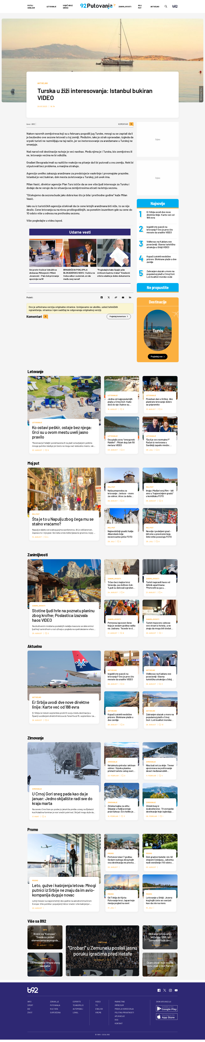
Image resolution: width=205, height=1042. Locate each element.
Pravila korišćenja (124, 1009)
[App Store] (167, 1016)
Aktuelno (154, 6)
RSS (116, 1020)
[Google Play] (167, 1008)
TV (96, 1005)
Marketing (120, 1002)
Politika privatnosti (124, 1012)
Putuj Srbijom (31, 6)
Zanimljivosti (125, 6)
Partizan (102, 942)
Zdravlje (54, 1002)
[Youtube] (176, 990)
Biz (28, 1009)
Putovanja (55, 1005)
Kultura (54, 1009)
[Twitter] (164, 990)
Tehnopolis (78, 1005)
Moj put (140, 6)
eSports (77, 1002)
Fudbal (45, 958)
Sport (30, 1005)
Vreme (98, 1012)
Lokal (76, 1012)
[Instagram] (170, 990)
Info (45, 929)
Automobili (78, 1009)
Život (160, 958)
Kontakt (119, 1023)
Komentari (125, 124)
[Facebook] (159, 990)
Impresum (119, 1005)
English (99, 1009)
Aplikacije (120, 1016)
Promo (32, 829)
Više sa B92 (36, 921)
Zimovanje (35, 738)
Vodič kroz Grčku (68, 6)
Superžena (55, 1012)
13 (162, 724)
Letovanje (51, 6)
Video (98, 1002)
